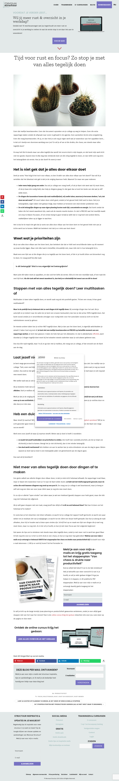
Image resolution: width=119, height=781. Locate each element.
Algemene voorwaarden (40, 774)
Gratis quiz (59, 733)
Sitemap (28, 774)
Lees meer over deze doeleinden (61, 413)
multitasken (48, 696)
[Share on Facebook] (2, 202)
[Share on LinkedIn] (2, 206)
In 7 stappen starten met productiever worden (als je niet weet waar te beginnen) (68, 704)
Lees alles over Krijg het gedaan (36, 639)
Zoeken (98, 746)
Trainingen (66, 5)
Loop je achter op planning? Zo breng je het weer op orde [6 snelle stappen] (49, 701)
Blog (92, 5)
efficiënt (96, 334)
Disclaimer (64, 774)
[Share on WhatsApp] (2, 211)
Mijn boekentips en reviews (59, 745)
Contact (68, 423)
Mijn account (83, 774)
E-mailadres (70, 676)
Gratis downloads (59, 737)
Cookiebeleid (52, 423)
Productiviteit (61, 693)
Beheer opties (77, 419)
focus (40, 696)
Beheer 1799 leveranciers (45, 413)
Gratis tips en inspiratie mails (59, 741)
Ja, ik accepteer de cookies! (49, 419)
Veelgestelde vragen (91, 728)
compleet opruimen (89, 420)
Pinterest (59, 720)
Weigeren (67, 419)
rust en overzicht (66, 696)
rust (56, 696)
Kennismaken (104, 5)
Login (92, 737)
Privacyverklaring (60, 423)
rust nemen (79, 696)
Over (56, 5)
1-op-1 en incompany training (92, 724)
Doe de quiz (59, 41)
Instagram (59, 724)
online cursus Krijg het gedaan (63, 615)
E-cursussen (81, 5)
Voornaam (71, 669)
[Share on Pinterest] (2, 197)
